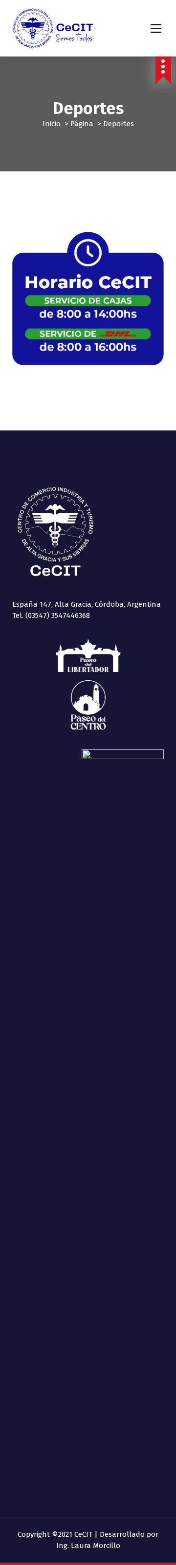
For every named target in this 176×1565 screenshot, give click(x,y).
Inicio (52, 123)
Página (81, 123)
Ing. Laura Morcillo (88, 1545)
